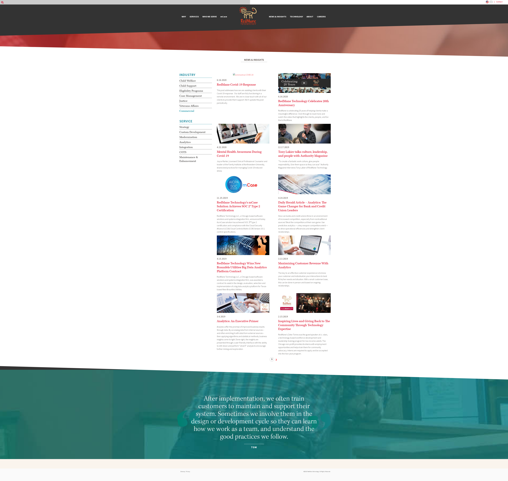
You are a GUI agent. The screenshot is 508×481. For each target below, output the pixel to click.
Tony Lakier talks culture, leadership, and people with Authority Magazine (303, 154)
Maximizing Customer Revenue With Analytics (303, 265)
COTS (182, 152)
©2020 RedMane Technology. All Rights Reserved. (317, 471)
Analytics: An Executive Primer (237, 321)
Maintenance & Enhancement (188, 159)
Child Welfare (187, 81)
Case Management (190, 96)
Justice (183, 101)
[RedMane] (248, 16)
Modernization (188, 137)
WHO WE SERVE (209, 16)
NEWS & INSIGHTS (277, 16)
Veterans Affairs (189, 106)
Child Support (187, 86)
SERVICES (194, 16)
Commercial (186, 111)
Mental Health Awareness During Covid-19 (239, 154)
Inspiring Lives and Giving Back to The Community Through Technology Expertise (304, 325)
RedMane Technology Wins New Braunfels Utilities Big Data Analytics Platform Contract (242, 267)
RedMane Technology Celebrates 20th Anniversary (303, 103)
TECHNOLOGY (296, 16)
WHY (184, 16)
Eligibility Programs (191, 91)
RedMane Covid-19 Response (236, 85)
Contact (499, 2)
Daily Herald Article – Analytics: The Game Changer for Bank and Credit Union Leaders (302, 206)
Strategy (184, 127)
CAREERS (321, 16)
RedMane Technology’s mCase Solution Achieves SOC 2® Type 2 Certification (238, 206)
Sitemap (182, 471)
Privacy (188, 471)
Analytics (185, 142)
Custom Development (192, 132)
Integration (186, 147)
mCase (223, 16)
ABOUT (310, 16)
